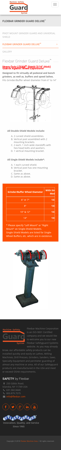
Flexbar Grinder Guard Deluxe (21, 44)
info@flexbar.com (15, 396)
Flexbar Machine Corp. (29, 441)
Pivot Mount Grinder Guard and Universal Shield (28, 35)
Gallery (7, 51)
